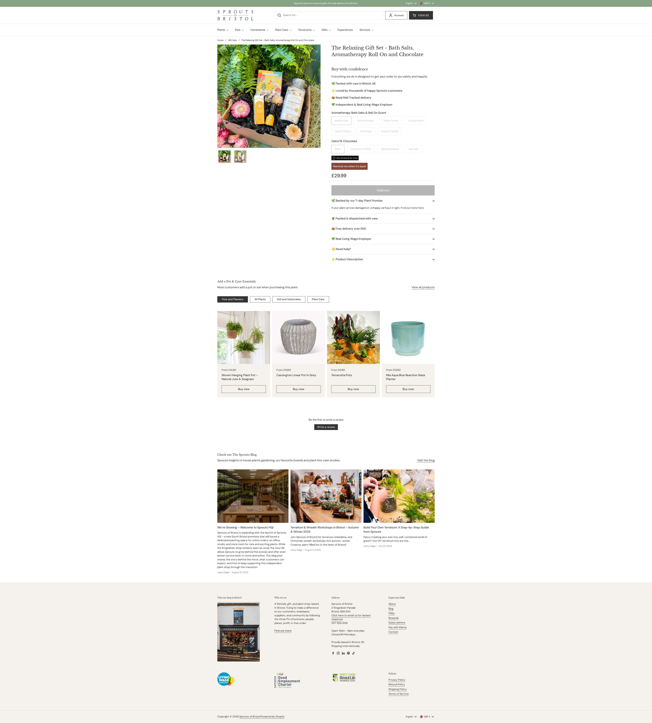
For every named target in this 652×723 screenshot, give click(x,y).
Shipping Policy (397, 689)
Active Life (341, 120)
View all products (423, 287)
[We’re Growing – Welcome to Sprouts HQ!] (252, 496)
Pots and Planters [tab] (232, 299)
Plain (338, 149)
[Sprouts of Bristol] (235, 15)
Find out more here (412, 208)
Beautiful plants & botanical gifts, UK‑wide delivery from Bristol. (326, 3)
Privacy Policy (396, 680)
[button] (383, 200)
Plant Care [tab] (318, 299)
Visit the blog (426, 460)
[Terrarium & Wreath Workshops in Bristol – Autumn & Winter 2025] (326, 496)
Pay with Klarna (397, 627)
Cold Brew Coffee (360, 149)
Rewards (393, 618)
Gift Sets (232, 40)
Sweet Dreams (390, 131)
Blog (390, 608)
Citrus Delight (366, 120)
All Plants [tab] (260, 299)
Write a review (326, 427)
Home (220, 40)
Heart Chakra (343, 131)
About (392, 604)
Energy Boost (416, 120)
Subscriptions (396, 622)
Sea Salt (413, 149)
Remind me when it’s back (349, 166)
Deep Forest (391, 120)
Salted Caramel (390, 149)
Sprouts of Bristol (249, 716)
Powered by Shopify (272, 716)
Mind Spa (366, 131)
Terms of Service (398, 693)
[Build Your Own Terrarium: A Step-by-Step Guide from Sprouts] (399, 496)
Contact (393, 632)
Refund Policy (396, 684)
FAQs (391, 613)
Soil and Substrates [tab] (289, 299)
